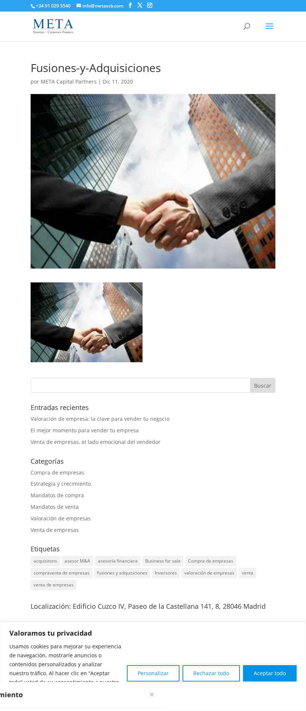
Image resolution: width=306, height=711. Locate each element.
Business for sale (163, 561)
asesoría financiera (118, 561)
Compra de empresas (57, 472)
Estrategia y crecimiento (61, 483)
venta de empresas (54, 585)
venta (247, 573)
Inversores (166, 573)
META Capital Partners (69, 81)
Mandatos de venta (55, 506)
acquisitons (45, 561)
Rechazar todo (211, 673)
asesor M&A (77, 561)
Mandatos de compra (57, 495)
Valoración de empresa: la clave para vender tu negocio (100, 418)
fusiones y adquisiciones (122, 573)
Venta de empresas (55, 529)
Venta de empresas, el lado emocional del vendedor (95, 441)
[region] (153, 666)
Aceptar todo (270, 673)
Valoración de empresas (61, 518)
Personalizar (153, 673)
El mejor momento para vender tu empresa (85, 430)
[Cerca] (151, 694)
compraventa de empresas (62, 573)
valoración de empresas (209, 573)
